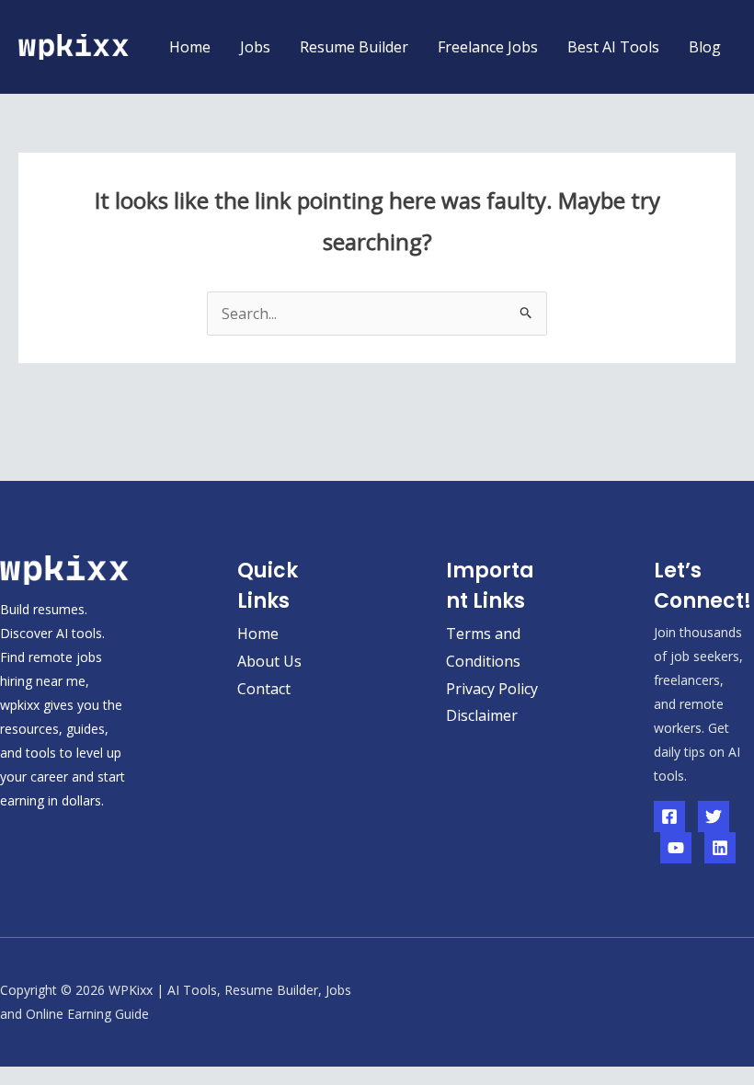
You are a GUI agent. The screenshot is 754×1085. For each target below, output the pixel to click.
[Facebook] (669, 816)
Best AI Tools (613, 47)
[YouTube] (675, 847)
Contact (264, 689)
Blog (705, 47)
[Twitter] (713, 816)
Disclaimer (482, 715)
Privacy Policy (492, 689)
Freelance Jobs (488, 47)
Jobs (255, 47)
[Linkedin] (720, 847)
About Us (269, 661)
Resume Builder (354, 47)
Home (190, 47)
